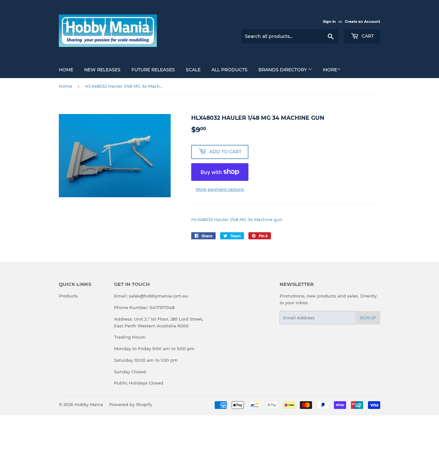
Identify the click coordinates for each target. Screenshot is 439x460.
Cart (367, 36)
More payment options (220, 189)
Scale (193, 70)
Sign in (329, 21)
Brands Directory (283, 70)
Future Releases (153, 70)
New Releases (102, 70)
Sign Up (368, 317)
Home (66, 70)
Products (68, 295)
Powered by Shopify (130, 404)
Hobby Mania (89, 404)
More (330, 70)
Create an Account (362, 21)
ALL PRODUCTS (229, 70)
